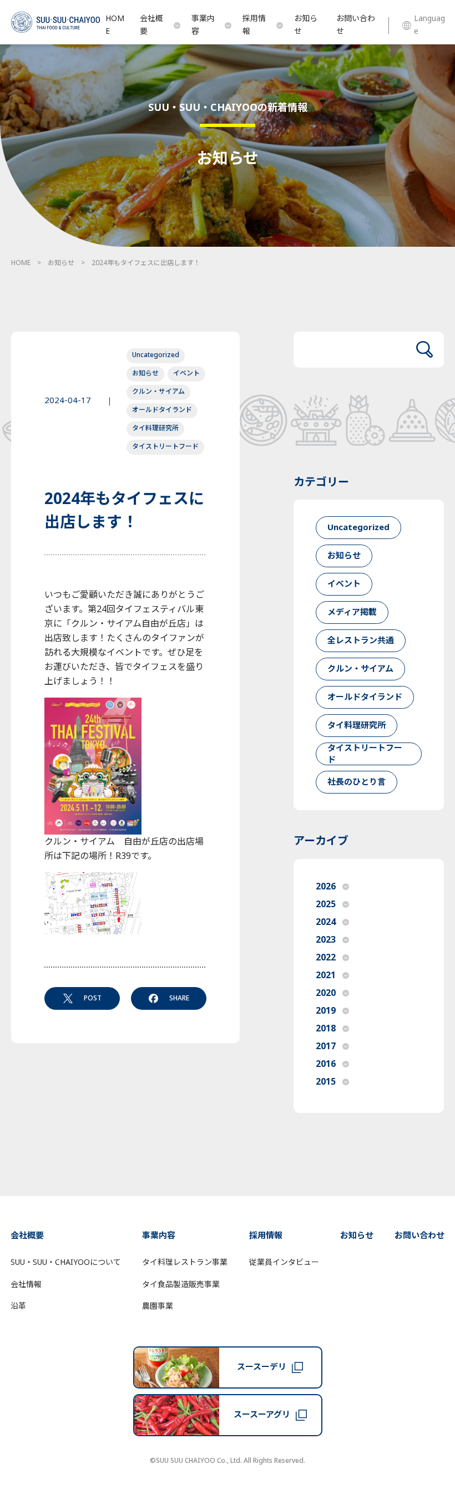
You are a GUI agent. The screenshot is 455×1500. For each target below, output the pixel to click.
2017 (326, 1046)
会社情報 (26, 1284)
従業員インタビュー (284, 1262)
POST (93, 998)
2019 (326, 1011)
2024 (326, 922)
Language (429, 25)
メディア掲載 (352, 612)
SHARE (179, 998)
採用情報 (254, 25)
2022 (326, 957)
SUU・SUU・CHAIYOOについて (66, 1262)
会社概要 (151, 25)
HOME (114, 25)
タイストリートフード (165, 446)
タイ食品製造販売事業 (181, 1284)
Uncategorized (155, 355)
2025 (326, 904)
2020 (326, 993)
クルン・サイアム (158, 391)
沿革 (18, 1306)
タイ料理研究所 (155, 428)
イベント (186, 373)
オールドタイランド (162, 410)
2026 (326, 886)
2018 (326, 1028)
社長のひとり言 (356, 782)
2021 (326, 975)
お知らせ (305, 25)
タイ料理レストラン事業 (185, 1262)
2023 (326, 940)
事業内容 (203, 25)
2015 (326, 1082)
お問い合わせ (355, 25)
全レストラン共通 (360, 640)
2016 (326, 1064)
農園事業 (157, 1306)
